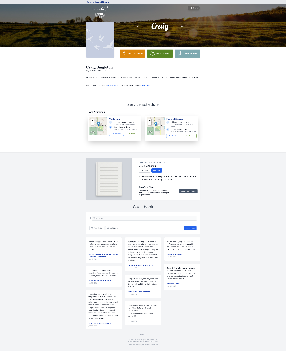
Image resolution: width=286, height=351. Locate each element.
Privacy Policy (136, 341)
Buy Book (156, 170)
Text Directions (116, 134)
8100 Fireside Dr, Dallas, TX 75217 (126, 129)
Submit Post (190, 228)
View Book (144, 170)
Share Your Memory (188, 191)
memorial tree (112, 85)
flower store (146, 85)
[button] (98, 124)
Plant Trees (132, 134)
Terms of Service (149, 341)
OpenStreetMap (145, 345)
